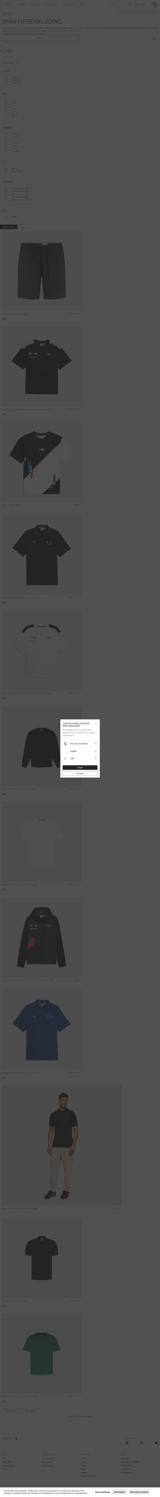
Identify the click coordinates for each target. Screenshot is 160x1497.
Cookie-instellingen (102, 1492)
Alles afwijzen (119, 1492)
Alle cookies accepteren (139, 1492)
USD (69, 758)
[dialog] (80, 748)
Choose (80, 767)
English (73, 751)
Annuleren (80, 773)
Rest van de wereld (79, 743)
